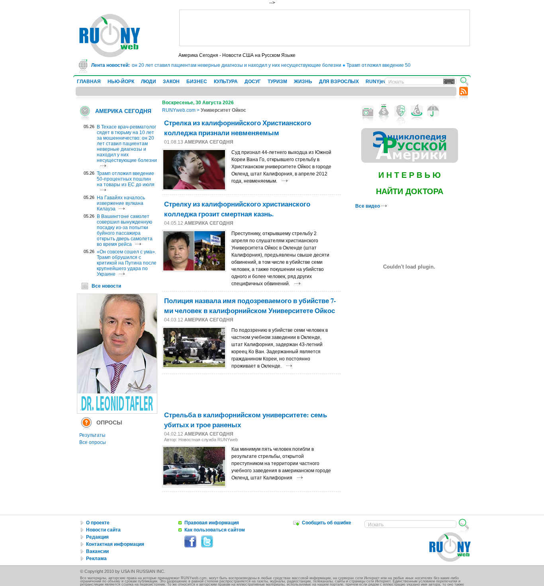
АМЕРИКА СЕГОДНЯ (123, 111)
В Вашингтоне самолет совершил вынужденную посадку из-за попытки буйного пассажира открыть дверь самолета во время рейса (125, 230)
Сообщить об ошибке (326, 523)
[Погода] (433, 111)
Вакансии (97, 551)
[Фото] (368, 111)
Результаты (92, 435)
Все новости (106, 286)
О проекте (98, 523)
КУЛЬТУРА (226, 81)
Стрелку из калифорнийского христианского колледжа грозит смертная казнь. (237, 209)
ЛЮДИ (148, 81)
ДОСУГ (253, 81)
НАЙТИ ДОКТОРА (409, 191)
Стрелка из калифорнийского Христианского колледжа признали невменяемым (237, 128)
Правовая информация (211, 523)
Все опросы (92, 442)
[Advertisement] (325, 28)
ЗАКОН (171, 81)
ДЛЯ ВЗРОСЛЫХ (339, 81)
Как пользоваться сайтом (214, 530)
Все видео (368, 206)
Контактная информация (115, 544)
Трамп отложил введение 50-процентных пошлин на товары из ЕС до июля (126, 179)
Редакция (97, 537)
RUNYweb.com (179, 110)
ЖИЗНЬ (303, 81)
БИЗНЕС (196, 81)
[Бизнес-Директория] (384, 111)
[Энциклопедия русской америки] (409, 161)
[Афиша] (400, 111)
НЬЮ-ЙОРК (121, 81)
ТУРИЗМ (277, 81)
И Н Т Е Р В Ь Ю (409, 175)
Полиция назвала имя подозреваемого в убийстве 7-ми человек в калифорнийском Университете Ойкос (250, 305)
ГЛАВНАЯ (89, 81)
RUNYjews (378, 81)
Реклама (96, 558)
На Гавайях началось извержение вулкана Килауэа (121, 203)
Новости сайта (103, 530)
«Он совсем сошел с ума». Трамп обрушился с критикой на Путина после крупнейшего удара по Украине (127, 263)
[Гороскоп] (417, 111)
